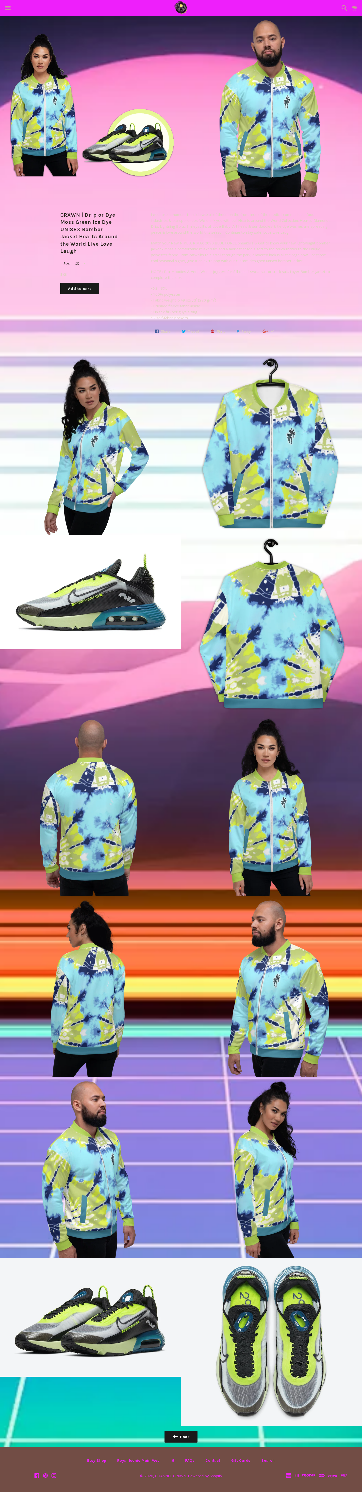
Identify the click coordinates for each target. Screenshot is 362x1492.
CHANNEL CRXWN (170, 1475)
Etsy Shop (96, 1460)
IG (173, 1460)
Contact (212, 1460)
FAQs (190, 1460)
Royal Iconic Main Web (138, 1460)
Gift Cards (241, 1460)
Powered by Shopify (205, 1475)
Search (268, 1460)
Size (67, 263)
